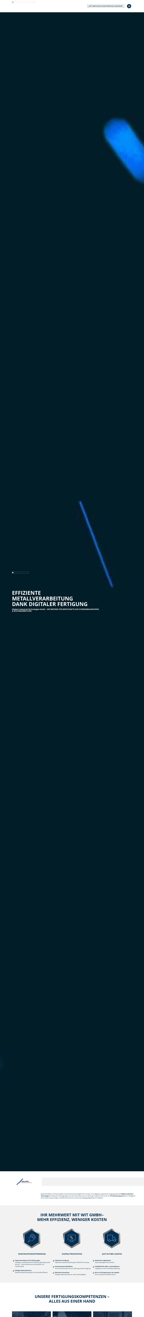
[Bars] (129, 6)
